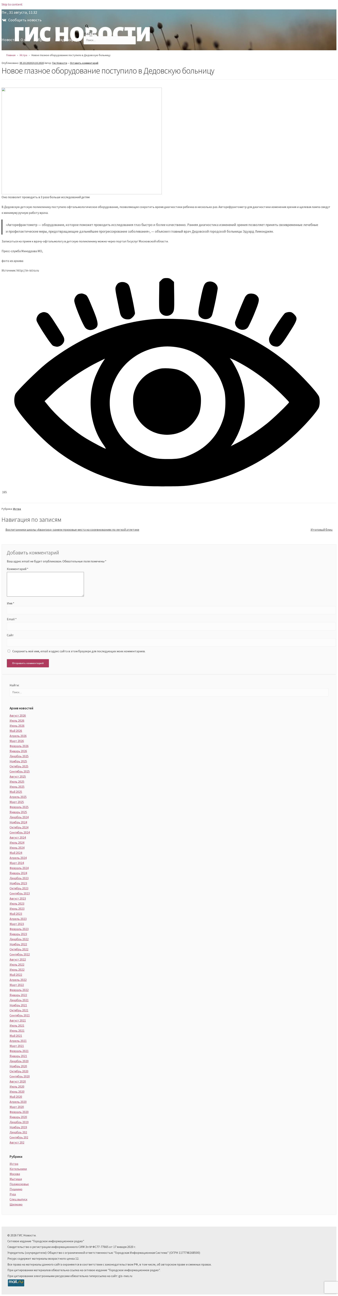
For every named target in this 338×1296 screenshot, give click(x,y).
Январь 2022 (18, 995)
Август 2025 (18, 776)
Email (12, 619)
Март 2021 (17, 1046)
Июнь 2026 (17, 726)
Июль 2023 (17, 903)
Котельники (18, 1169)
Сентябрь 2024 (20, 832)
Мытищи (16, 1179)
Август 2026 (18, 715)
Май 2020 (16, 1097)
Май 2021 (16, 1036)
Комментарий (17, 569)
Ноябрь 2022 (18, 944)
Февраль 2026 (19, 746)
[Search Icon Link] (86, 27)
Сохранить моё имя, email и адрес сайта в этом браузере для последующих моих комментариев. (78, 651)
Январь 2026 (18, 751)
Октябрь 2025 (19, 766)
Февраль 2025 (19, 807)
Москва (15, 1174)
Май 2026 (16, 731)
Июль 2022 (17, 964)
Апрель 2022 (18, 980)
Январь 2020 (18, 1117)
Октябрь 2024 (19, 827)
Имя (10, 603)
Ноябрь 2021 (18, 1005)
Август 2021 (18, 1020)
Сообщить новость (25, 19)
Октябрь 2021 (19, 1010)
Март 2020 (17, 1107)
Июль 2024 (17, 842)
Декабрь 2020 (19, 1061)
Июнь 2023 (17, 909)
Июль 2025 (17, 781)
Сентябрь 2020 (20, 1076)
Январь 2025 (18, 812)
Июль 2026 (17, 720)
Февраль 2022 (19, 990)
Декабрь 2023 (19, 878)
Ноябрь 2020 (18, 1066)
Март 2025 (17, 802)
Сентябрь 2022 (20, 954)
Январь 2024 (18, 873)
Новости (9, 39)
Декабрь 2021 (19, 1000)
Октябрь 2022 (19, 949)
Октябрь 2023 (19, 888)
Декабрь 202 (18, 1132)
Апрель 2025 (18, 797)
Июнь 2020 (17, 1091)
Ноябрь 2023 (18, 883)
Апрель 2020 (18, 1102)
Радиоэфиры (69, 39)
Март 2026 (17, 741)
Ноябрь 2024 (18, 822)
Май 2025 (16, 792)
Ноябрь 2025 (18, 761)
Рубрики (41, 39)
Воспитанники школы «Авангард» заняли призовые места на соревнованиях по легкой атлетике (72, 529)
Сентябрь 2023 (20, 893)
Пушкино (16, 1189)
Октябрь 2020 (19, 1071)
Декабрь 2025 (19, 756)
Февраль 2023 (19, 929)
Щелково (16, 1204)
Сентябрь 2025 (20, 771)
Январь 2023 (18, 934)
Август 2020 (18, 1081)
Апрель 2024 (18, 858)
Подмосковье (19, 1184)
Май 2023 (16, 914)
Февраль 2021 (19, 1051)
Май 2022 (16, 975)
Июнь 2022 (17, 970)
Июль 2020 (17, 1086)
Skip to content (12, 4)
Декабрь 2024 (19, 817)
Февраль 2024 (19, 868)
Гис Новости (59, 63)
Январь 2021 (18, 1056)
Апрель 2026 (18, 736)
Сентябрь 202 (19, 1137)
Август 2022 (18, 959)
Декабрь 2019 (19, 1122)
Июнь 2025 (17, 787)
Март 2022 (17, 985)
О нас (25, 39)
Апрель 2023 (18, 919)
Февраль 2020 (19, 1112)
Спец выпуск (18, 1199)
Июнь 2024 (17, 848)
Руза (13, 1194)
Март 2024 (17, 863)
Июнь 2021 (17, 1030)
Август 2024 (18, 837)
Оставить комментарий (84, 63)
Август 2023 (18, 898)
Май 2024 (16, 853)
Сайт (10, 635)
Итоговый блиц (322, 529)
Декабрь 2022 (19, 939)
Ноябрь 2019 (18, 1127)
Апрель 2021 (18, 1041)
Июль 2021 (17, 1025)
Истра (17, 509)
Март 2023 (17, 924)
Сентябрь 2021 (20, 1015)
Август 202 (17, 1142)
